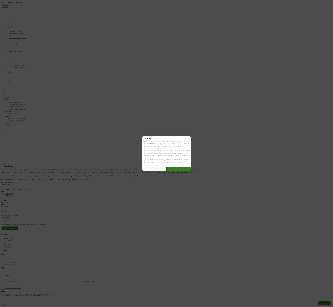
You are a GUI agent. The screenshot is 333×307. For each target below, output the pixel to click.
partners (155, 141)
